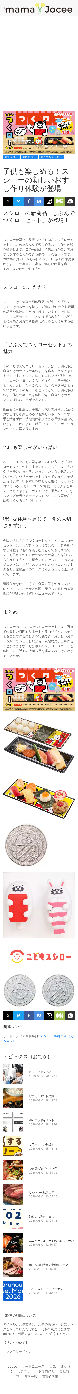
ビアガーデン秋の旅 (41, 1096)
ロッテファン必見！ (41, 1072)
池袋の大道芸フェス (41, 1216)
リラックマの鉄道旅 (41, 1144)
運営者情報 (50, 1376)
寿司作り (60, 1036)
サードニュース (33, 1366)
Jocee (12, 1366)
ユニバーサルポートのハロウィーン (51, 1240)
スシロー (46, 1036)
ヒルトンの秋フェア (41, 1192)
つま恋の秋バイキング (43, 1168)
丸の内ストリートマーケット (47, 1288)
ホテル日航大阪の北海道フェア (48, 1264)
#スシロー (11, 157)
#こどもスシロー (51, 157)
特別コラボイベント (41, 1120)
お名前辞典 (46, 1371)
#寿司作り (29, 157)
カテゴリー (25, 1371)
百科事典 (30, 1376)
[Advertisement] (39, 59)
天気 (52, 1366)
